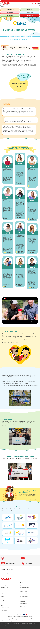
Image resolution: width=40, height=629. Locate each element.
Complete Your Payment (4, 587)
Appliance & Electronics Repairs (25, 598)
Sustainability (3, 605)
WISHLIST (32, 3)
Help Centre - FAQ (4, 585)
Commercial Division (4, 610)
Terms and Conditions (9, 625)
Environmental (29, 9)
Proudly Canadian (10, 12)
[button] (20, 1)
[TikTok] (6, 579)
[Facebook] (2, 579)
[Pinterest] (8, 579)
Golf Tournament (10, 15)
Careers (21, 584)
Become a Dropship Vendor (24, 587)
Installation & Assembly (24, 596)
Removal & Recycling (23, 603)
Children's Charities (10, 9)
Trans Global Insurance (24, 599)
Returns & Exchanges (23, 593)
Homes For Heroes (30, 12)
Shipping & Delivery (23, 601)
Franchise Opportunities (24, 585)
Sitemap (15, 625)
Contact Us (2, 584)
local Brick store (26, 499)
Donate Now (29, 15)
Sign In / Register (3, 594)
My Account (3, 593)
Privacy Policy (3, 625)
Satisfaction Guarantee (24, 606)
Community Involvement (5, 607)
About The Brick (3, 603)
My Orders (2, 596)
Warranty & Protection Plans (24, 594)
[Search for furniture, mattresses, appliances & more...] (1, 6)
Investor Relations (4, 608)
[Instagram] (4, 579)
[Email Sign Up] (38, 572)
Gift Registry (3, 598)
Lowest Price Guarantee (24, 591)
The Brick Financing (4, 590)
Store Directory (3, 602)
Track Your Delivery (4, 589)
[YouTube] (10, 579)
